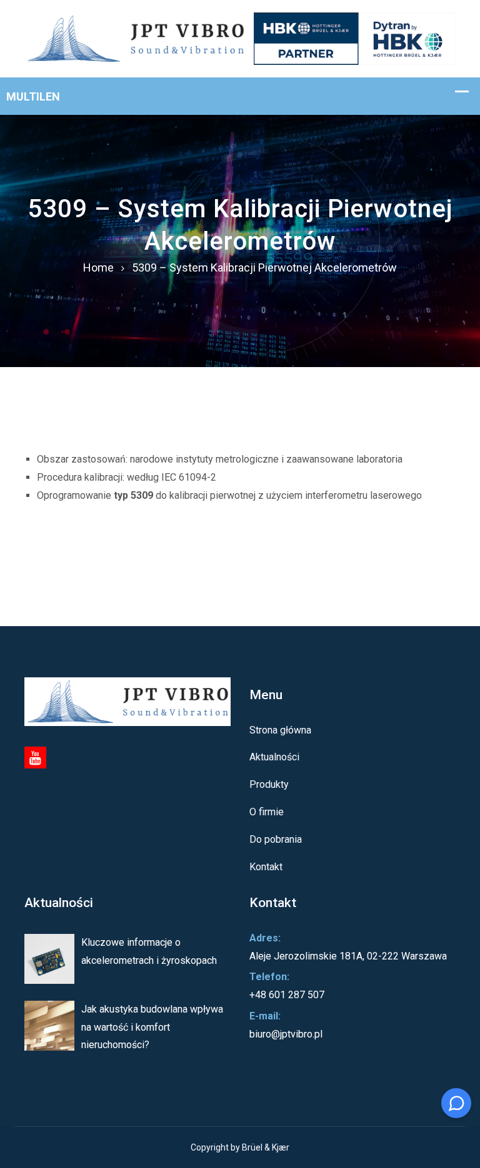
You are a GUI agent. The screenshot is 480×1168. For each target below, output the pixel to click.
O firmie (266, 812)
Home (98, 267)
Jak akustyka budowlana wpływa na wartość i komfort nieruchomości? (152, 1027)
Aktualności (274, 757)
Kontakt (265, 867)
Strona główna (280, 730)
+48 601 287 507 (286, 995)
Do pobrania (275, 839)
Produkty (269, 784)
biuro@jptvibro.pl (285, 1034)
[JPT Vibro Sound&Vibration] (240, 37)
